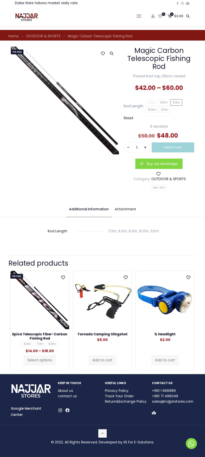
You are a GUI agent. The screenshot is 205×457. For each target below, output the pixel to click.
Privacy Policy (117, 390)
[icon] (187, 3)
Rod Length (133, 106)
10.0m (152, 110)
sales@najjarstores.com (172, 401)
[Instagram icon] (182, 3)
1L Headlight (165, 334)
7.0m (151, 102)
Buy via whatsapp (162, 163)
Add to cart (173, 147)
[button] (112, 54)
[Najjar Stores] (26, 16)
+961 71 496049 (165, 396)
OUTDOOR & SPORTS (43, 36)
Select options (39, 360)
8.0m (164, 102)
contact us (67, 396)
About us (65, 390)
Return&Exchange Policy (126, 401)
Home (13, 36)
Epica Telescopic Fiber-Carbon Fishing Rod (39, 336)
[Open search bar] (188, 16)
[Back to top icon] (102, 433)
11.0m (164, 110)
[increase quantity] (145, 147)
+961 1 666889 (164, 390)
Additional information (89, 209)
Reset (128, 118)
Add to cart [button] (102, 360)
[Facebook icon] (177, 3)
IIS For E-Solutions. (139, 442)
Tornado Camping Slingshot (102, 334)
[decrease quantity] (128, 147)
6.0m (27, 344)
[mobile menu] (139, 16)
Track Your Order (119, 396)
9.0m (176, 102)
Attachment (125, 209)
